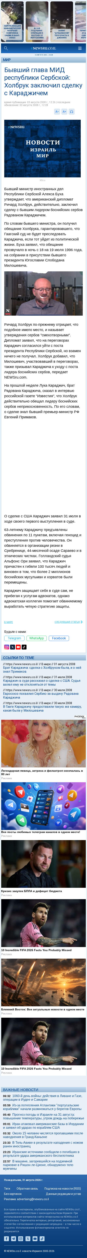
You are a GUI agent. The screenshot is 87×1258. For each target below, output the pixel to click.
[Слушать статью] (76, 112)
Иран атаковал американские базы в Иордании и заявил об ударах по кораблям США (43, 1125)
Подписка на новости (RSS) (63, 1188)
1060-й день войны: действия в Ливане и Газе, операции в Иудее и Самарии (42, 1097)
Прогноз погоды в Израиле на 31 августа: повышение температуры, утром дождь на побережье (43, 1116)
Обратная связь (27, 1188)
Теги (7, 1188)
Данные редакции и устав (63, 1193)
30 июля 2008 (63, 690)
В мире (8, 622)
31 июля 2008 (63, 677)
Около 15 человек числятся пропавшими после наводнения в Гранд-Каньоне (43, 1135)
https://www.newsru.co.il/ (22, 664)
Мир (7, 60)
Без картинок (13, 1193)
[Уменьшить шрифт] (57, 112)
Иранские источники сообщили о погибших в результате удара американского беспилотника (41, 1153)
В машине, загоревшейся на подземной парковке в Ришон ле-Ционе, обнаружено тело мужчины (38, 1165)
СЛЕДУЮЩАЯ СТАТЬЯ (67, 622)
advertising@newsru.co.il (33, 1199)
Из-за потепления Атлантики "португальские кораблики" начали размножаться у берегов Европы (42, 1107)
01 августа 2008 (64, 664)
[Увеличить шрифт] (64, 112)
